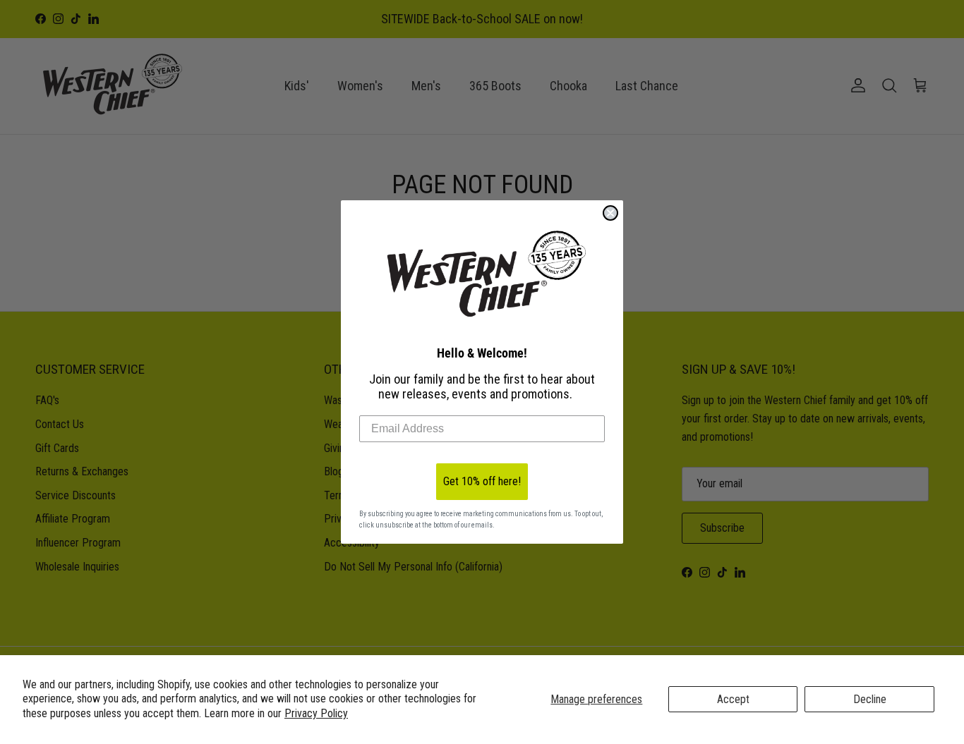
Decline (869, 699)
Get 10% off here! (482, 481)
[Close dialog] (610, 213)
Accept (733, 699)
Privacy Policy (316, 713)
